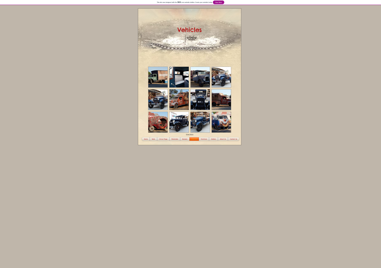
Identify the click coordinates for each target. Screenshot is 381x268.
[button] (158, 77)
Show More (189, 134)
